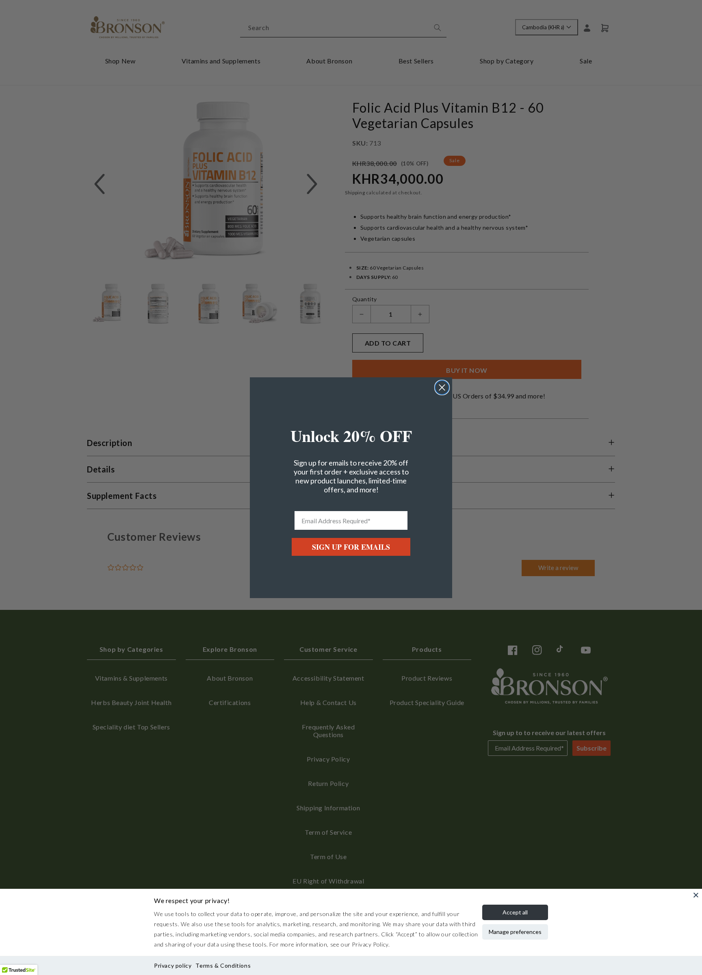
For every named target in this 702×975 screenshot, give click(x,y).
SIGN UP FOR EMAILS (351, 547)
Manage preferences (515, 931)
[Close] (696, 895)
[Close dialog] (442, 387)
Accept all (515, 912)
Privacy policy (172, 965)
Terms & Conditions (223, 965)
